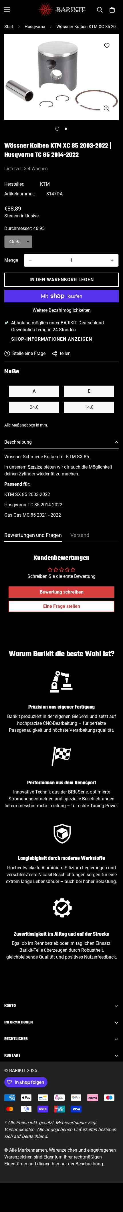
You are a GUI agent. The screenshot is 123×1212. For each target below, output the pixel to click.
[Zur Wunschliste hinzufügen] (106, 45)
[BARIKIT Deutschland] (61, 9)
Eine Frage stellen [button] (61, 606)
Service (35, 467)
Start (8, 26)
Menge (11, 260)
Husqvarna (35, 26)
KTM (45, 184)
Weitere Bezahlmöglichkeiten (62, 310)
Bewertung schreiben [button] (62, 592)
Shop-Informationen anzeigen (51, 339)
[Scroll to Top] (112, 1181)
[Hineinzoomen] (106, 108)
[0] (112, 9)
